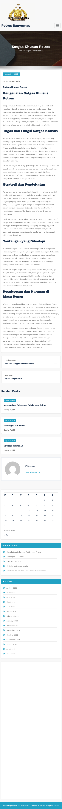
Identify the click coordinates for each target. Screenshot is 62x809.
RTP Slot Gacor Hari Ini (13, 727)
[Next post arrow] (55, 376)
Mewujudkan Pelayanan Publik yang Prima (25, 405)
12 (21, 510)
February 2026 (12, 616)
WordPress (24, 806)
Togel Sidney (9, 703)
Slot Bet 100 (9, 788)
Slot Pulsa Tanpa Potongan (15, 721)
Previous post (10, 360)
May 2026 (10, 602)
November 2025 (13, 630)
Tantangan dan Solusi (14, 425)
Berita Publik (14, 81)
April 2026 (10, 607)
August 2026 (11, 588)
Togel (6, 666)
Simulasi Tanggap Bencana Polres (19, 364)
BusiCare (42, 806)
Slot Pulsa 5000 (10, 733)
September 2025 (13, 640)
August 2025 (11, 644)
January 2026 (12, 621)
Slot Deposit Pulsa (11, 672)
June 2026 (10, 597)
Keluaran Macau (10, 709)
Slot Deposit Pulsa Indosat (15, 739)
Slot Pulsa (8, 697)
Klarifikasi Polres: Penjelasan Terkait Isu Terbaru (26, 571)
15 (45, 510)
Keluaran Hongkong (12, 691)
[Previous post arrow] (55, 361)
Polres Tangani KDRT (14, 379)
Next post (8, 375)
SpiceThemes (53, 806)
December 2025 (13, 626)
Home (21, 51)
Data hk (7, 678)
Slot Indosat (9, 752)
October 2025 (12, 635)
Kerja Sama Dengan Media (17, 566)
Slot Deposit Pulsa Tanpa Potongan (18, 776)
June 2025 (10, 654)
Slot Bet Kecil (9, 764)
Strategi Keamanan (13, 446)
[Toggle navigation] (57, 25)
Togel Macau (9, 715)
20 (29, 515)
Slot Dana (8, 746)
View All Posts (31, 472)
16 (53, 510)
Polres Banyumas (15, 25)
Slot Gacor (8, 685)
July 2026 (10, 593)
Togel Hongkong (10, 795)
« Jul (6, 535)
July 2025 (10, 649)
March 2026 (11, 612)
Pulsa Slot (8, 770)
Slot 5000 (8, 758)
